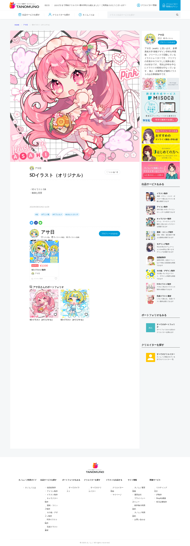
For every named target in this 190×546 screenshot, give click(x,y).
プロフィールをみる (109, 233)
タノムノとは (88, 14)
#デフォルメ (57, 214)
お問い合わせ (139, 519)
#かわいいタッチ (72, 214)
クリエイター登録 (149, 5)
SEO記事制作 (161, 502)
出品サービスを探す (31, 14)
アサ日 (38, 168)
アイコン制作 (52, 491)
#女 (36, 214)
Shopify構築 (161, 498)
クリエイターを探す (61, 14)
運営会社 (138, 494)
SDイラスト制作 (38, 270)
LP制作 (159, 494)
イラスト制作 (38, 278)
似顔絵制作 (51, 487)
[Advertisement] (161, 410)
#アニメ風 (45, 214)
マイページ (117, 494)
